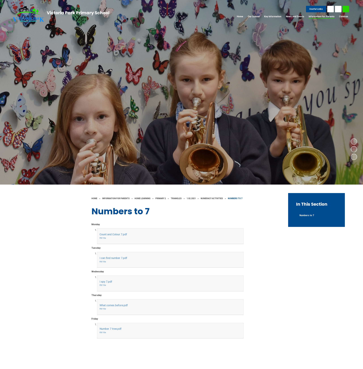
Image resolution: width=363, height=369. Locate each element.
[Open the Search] (346, 9)
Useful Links (316, 9)
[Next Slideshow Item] (354, 141)
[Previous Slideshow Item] (354, 149)
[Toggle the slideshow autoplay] (354, 157)
